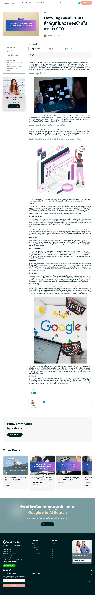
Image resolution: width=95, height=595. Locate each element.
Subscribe (14, 585)
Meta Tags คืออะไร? (12, 47)
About (55, 3)
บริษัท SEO (43, 380)
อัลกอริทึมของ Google (74, 369)
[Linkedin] (35, 393)
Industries (48, 3)
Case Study (41, 3)
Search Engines (76, 133)
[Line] (32, 393)
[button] (90, 473)
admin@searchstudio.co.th (58, 383)
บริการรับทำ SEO (61, 380)
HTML (73, 117)
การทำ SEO (35, 62)
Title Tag (55, 206)
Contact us (63, 3)
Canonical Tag (33, 268)
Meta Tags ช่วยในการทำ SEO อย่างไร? (14, 50)
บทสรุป (8, 58)
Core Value (25, 3)
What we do (32, 3)
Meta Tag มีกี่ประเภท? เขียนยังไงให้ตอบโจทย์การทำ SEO (15, 54)
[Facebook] (30, 393)
